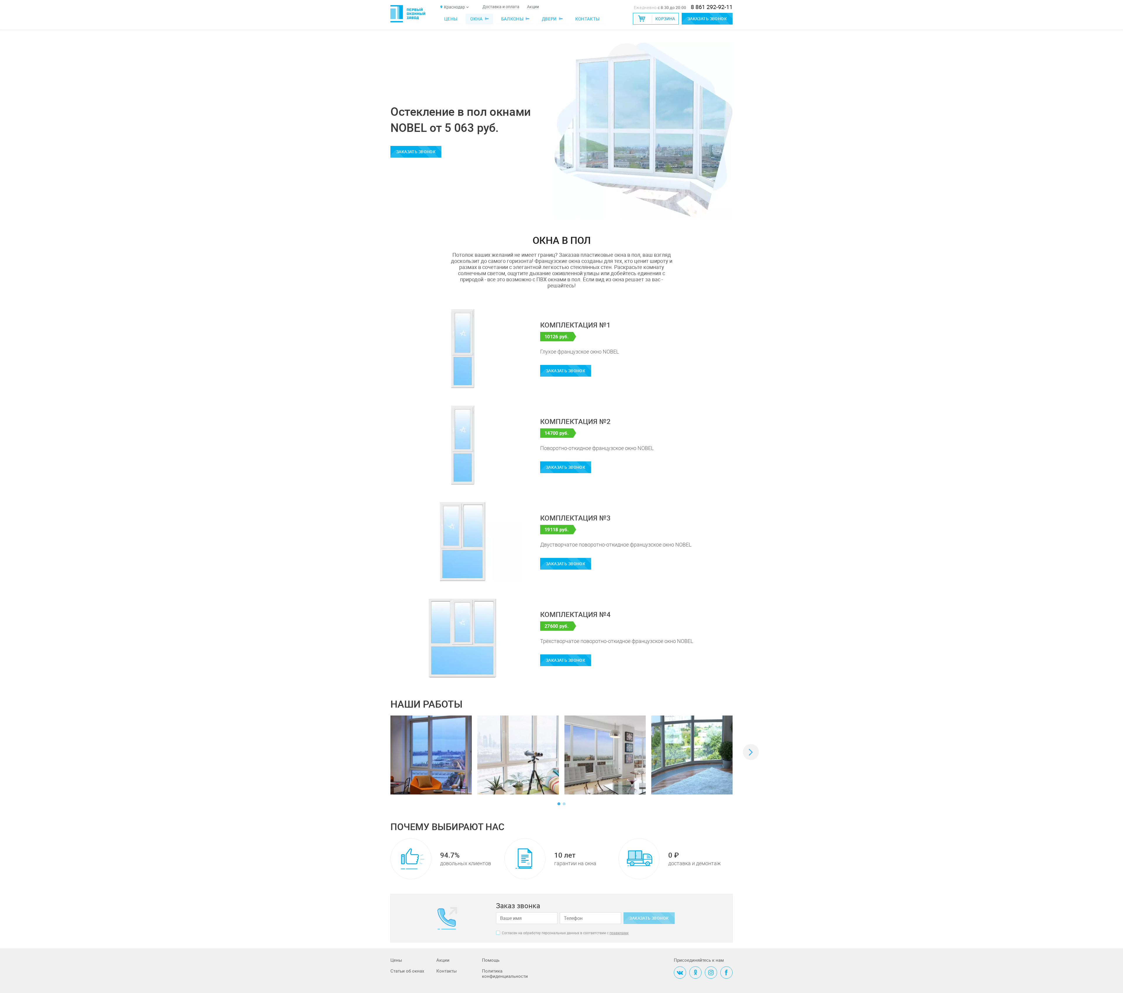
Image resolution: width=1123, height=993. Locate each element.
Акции (533, 6)
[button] (751, 752)
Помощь (491, 960)
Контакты (587, 19)
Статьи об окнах (407, 971)
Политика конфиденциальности (505, 973)
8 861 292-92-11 (712, 7)
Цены (450, 19)
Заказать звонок (707, 18)
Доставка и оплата (501, 6)
